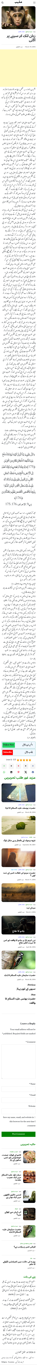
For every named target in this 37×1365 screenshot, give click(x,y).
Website (31, 1106)
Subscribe (7, 752)
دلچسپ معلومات (14, 1152)
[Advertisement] (18, 68)
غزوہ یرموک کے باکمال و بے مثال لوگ (19, 840)
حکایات (30, 837)
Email (32, 1095)
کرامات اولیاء (14, 870)
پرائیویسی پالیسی (17, 1358)
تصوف (16, 1209)
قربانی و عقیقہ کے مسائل (26, 1244)
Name (32, 1084)
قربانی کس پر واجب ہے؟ (24, 1247)
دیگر (31, 1258)
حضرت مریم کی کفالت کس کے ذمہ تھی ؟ (19, 874)
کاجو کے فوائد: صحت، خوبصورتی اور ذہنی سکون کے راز (11, 1157)
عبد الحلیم (31, 1250)
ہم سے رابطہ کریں (19, 1362)
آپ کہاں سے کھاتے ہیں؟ (13, 1213)
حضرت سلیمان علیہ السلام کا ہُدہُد (19, 975)
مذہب (18, 2)
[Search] (2, 2)
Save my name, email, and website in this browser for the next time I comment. (19, 1122)
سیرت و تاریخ (29, 32)
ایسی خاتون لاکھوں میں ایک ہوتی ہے (12, 1196)
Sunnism (11, 1362)
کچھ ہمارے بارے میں (7, 1358)
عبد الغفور (19, 46)
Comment (30, 1042)
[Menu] (34, 2)
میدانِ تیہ (30, 908)
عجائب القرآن (21, 32)
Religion (4, 1362)
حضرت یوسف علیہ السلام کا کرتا (20, 808)
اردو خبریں (31, 1358)
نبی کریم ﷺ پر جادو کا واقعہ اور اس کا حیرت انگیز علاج (19, 941)
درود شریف (25, 1358)
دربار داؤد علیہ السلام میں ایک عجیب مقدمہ (11, 1177)
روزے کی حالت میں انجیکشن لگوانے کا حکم (19, 1263)
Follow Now (8, 745)
